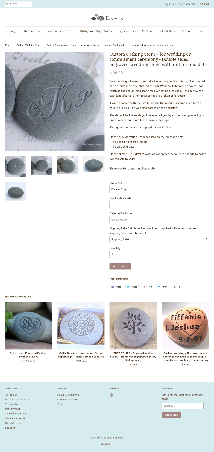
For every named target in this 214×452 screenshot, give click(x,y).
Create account (186, 4)
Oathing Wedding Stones (95, 31)
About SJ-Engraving (68, 395)
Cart (206, 4)
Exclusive (10, 427)
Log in (168, 4)
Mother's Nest (13, 404)
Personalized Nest (59, 31)
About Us (167, 31)
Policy (60, 404)
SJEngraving (117, 437)
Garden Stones (13, 423)
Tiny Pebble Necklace (16, 413)
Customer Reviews (67, 399)
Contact (186, 31)
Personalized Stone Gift (18, 399)
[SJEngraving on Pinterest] (111, 395)
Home (201, 31)
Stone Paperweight (15, 418)
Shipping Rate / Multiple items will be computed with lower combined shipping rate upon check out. (154, 231)
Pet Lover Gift (12, 409)
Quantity (115, 248)
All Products (12, 395)
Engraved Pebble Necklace (136, 31)
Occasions (31, 31)
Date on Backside (121, 213)
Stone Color (117, 183)
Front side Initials (120, 198)
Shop (12, 31)
